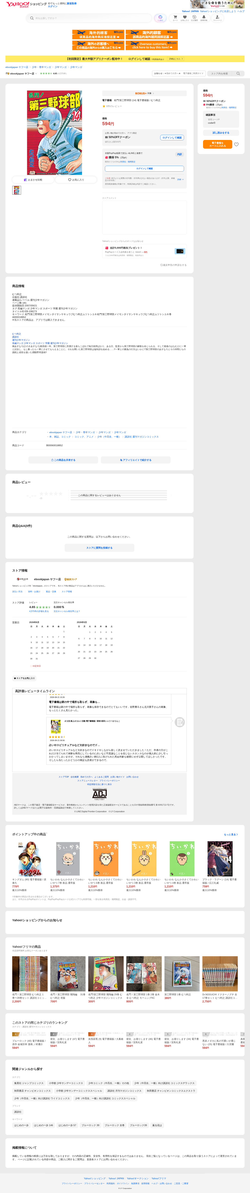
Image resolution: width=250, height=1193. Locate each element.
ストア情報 (67, 591)
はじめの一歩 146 (43, 1125)
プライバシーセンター (94, 1183)
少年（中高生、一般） (109, 436)
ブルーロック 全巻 (114, 1125)
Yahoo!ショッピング (95, 1178)
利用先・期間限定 (127, 162)
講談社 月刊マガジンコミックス (124, 1090)
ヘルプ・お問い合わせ (162, 1183)
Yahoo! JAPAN (190, 11)
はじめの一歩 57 (67, 1125)
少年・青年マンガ (41, 67)
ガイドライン (123, 1183)
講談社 (17, 1111)
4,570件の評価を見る (39, 611)
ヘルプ (241, 11)
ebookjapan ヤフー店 (16, 67)
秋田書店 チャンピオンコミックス (32, 1090)
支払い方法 (17, 591)
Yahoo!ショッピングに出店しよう (218, 11)
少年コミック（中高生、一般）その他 (108, 1083)
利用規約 (111, 1183)
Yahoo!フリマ (159, 1178)
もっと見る (230, 834)
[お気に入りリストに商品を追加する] (236, 144)
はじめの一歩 (21, 1125)
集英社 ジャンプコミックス (29, 1083)
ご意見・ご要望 (181, 1183)
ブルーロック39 (138, 1125)
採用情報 (145, 1183)
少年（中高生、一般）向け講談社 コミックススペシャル (105, 1098)
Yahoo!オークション (138, 1178)
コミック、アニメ (84, 436)
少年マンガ (61, 67)
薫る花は (157, 1125)
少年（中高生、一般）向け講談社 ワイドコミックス (42, 1098)
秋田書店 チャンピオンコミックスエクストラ (171, 1090)
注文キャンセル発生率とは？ (67, 611)
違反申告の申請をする (175, 265)
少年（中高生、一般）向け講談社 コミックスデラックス (164, 1083)
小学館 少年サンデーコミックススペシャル (79, 1090)
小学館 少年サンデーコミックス (66, 1083)
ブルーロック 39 (90, 1125)
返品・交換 (51, 591)
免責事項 (135, 1183)
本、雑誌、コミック (60, 436)
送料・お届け (34, 591)
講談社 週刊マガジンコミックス (142, 436)
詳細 (179, 179)
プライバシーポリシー (72, 1183)
